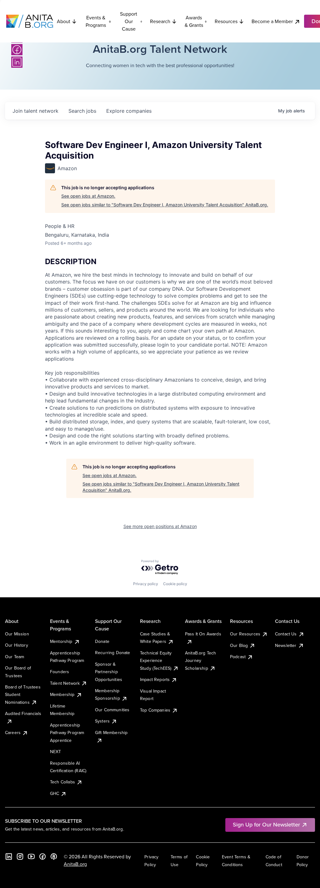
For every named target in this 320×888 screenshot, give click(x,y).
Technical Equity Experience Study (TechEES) (156, 660)
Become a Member (272, 21)
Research (160, 21)
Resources (226, 21)
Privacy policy (145, 583)
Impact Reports (155, 679)
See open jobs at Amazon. (88, 196)
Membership (62, 694)
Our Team (14, 657)
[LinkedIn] (17, 62)
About (63, 21)
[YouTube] (31, 856)
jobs (82, 111)
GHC (54, 793)
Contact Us (286, 634)
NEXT (55, 751)
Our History (16, 645)
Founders (59, 671)
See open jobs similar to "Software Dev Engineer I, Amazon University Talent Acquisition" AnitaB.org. (164, 204)
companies (129, 111)
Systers (102, 721)
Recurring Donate (112, 652)
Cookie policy (175, 583)
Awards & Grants (194, 21)
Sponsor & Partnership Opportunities (108, 672)
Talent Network (65, 683)
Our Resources (245, 634)
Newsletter (286, 645)
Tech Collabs (62, 782)
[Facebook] (17, 49)
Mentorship (61, 641)
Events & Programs (96, 21)
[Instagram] (20, 856)
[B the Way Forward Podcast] (54, 856)
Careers (13, 732)
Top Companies (155, 710)
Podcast (238, 657)
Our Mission (17, 634)
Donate (102, 641)
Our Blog (239, 645)
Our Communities (112, 710)
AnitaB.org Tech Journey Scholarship (200, 660)
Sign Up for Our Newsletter (266, 824)
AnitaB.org (75, 864)
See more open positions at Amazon (160, 526)
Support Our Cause (128, 21)
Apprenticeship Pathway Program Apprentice (67, 732)
